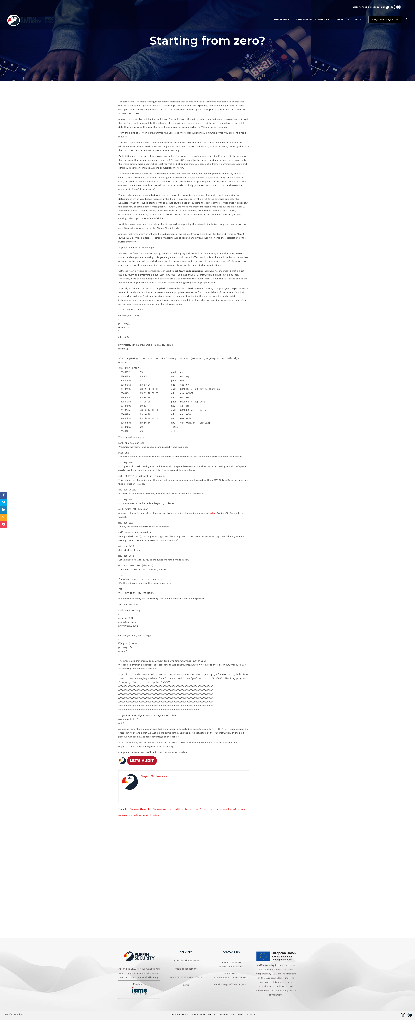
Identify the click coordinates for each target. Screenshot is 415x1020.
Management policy (203, 1014)
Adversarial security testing (186, 977)
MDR (186, 985)
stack (156, 815)
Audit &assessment (186, 969)
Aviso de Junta (246, 1014)
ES (382, 7)
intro (188, 809)
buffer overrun (157, 809)
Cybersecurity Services (186, 960)
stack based (228, 809)
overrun (213, 809)
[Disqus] (183, 862)
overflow (200, 809)
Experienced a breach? (366, 7)
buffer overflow (135, 809)
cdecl (213, 513)
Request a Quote (385, 19)
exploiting (176, 809)
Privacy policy (180, 1014)
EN (387, 7)
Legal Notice (226, 1014)
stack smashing (141, 815)
